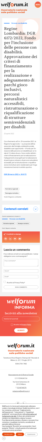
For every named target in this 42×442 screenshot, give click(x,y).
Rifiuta (20, 434)
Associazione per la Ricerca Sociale (21, 375)
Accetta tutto (8, 434)
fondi (6, 197)
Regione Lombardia (15, 197)
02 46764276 (21, 388)
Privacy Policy (19, 283)
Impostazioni (31, 434)
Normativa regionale (11, 189)
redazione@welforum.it (21, 391)
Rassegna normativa (11, 193)
